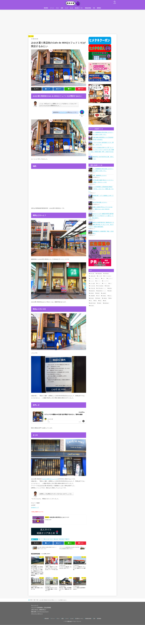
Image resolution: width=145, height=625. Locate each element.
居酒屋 (98, 293)
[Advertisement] (72, 21)
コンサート (110, 278)
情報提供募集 (88, 8)
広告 (94, 8)
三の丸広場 (92, 285)
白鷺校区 (62, 539)
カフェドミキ (63, 112)
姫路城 (110, 288)
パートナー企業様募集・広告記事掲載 (41, 607)
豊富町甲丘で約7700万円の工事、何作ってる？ (103, 158)
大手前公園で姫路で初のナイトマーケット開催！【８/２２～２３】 (103, 181)
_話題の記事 (92, 276)
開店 (100, 300)
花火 (91, 300)
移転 (111, 298)
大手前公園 (92, 288)
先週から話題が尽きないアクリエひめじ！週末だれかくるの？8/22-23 (102, 208)
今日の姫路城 (100, 285)
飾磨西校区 (106, 303)
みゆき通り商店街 (49, 539)
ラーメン (105, 283)
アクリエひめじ (108, 276)
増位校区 (108, 285)
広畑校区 (104, 295)
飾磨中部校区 (93, 303)
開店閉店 (46, 8)
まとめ (71, 8)
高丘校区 (92, 305)
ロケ (111, 283)
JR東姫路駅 (99, 273)
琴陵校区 (98, 298)
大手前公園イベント (102, 288)
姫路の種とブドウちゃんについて (39, 611)
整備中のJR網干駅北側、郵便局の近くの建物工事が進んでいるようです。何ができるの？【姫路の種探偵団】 (101, 224)
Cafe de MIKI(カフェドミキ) (50, 479)
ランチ (99, 283)
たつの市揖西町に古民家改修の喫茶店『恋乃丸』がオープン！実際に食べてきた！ (101, 189)
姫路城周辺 (92, 290)
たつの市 (100, 276)
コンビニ (92, 281)
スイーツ (98, 281)
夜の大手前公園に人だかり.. (100, 202)
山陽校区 (104, 293)
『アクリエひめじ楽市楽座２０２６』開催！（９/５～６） (103, 143)
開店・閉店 (31, 36)
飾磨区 (100, 303)
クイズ (66, 8)
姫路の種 (69, 621)
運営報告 (99, 8)
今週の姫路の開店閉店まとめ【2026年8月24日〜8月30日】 (103, 138)
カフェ (41, 539)
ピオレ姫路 (92, 283)
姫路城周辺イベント (102, 290)
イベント (52, 8)
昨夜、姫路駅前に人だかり (100, 175)
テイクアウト (106, 281)
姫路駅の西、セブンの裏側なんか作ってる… (103, 196)
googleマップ (35, 507)
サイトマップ (34, 605)
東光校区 (92, 298)
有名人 (110, 295)
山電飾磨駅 (92, 295)
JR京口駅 (92, 273)
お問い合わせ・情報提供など (38, 609)
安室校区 (92, 293)
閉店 (68, 539)
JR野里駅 (107, 273)
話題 (62, 8)
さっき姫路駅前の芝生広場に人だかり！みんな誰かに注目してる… (103, 133)
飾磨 (105, 300)
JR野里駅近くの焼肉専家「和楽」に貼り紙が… (103, 232)
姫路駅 (56, 539)
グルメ (57, 8)
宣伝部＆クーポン (79, 8)
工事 (98, 295)
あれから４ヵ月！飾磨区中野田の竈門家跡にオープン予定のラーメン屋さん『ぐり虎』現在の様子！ (101, 216)
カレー (103, 278)
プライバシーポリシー (37, 613)
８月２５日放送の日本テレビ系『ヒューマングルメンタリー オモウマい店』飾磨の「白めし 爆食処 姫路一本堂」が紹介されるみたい (101, 150)
